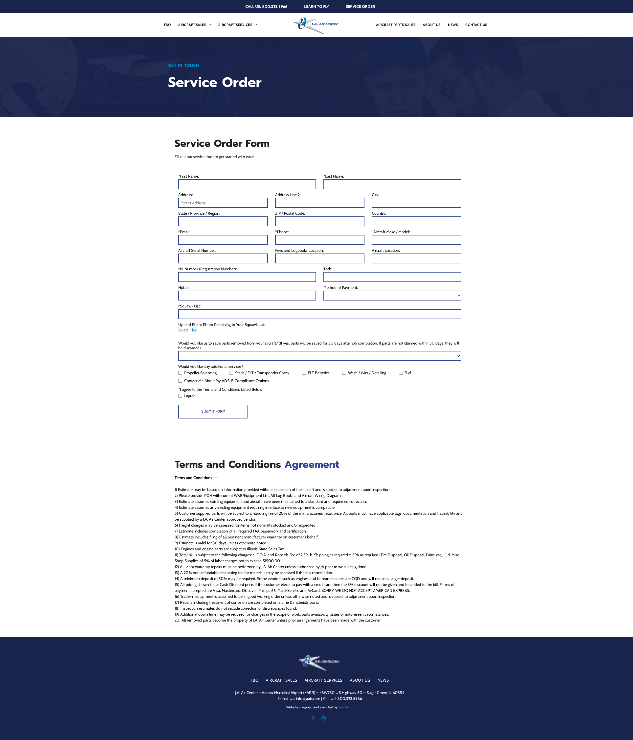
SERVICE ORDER (360, 6)
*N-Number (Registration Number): (207, 269)
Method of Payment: (340, 287)
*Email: (184, 232)
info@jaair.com (308, 698)
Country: (379, 213)
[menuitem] (167, 24)
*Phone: (282, 232)
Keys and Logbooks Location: (299, 250)
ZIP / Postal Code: (290, 213)
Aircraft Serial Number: (197, 250)
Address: (185, 194)
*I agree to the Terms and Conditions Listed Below (220, 389)
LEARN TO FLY (316, 6)
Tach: (327, 269)
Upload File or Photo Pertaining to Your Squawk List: (221, 324)
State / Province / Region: (199, 213)
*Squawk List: (189, 306)
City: (375, 194)
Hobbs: (184, 287)
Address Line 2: (287, 194)
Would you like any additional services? (210, 366)
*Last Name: (333, 176)
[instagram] (323, 719)
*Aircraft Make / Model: (391, 232)
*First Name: (188, 176)
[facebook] (313, 719)
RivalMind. (345, 707)
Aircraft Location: (386, 250)
